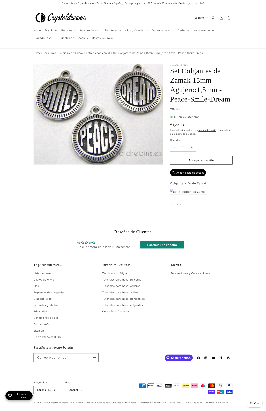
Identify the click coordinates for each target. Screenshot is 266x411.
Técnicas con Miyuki (115, 273)
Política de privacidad (98, 402)
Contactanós (41, 324)
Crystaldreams (50, 402)
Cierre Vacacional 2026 (48, 336)
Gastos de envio (43, 279)
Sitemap (38, 330)
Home (37, 52)
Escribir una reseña (162, 245)
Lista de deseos (43, 273)
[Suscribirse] (94, 357)
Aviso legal (175, 402)
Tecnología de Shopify (71, 402)
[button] (50, 30)
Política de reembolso (125, 402)
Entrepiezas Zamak (98, 52)
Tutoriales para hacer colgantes (122, 305)
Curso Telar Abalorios (116, 311)
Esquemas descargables (49, 292)
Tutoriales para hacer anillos (120, 292)
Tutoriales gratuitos (45, 305)
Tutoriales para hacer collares (121, 285)
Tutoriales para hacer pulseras (121, 279)
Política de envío (193, 402)
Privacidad (40, 311)
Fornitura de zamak (71, 52)
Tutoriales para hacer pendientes (123, 298)
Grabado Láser (42, 298)
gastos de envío (207, 130)
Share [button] (177, 204)
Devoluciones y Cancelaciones (190, 273)
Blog (36, 285)
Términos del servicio (217, 402)
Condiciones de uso (46, 317)
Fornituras (49, 52)
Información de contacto (153, 402)
